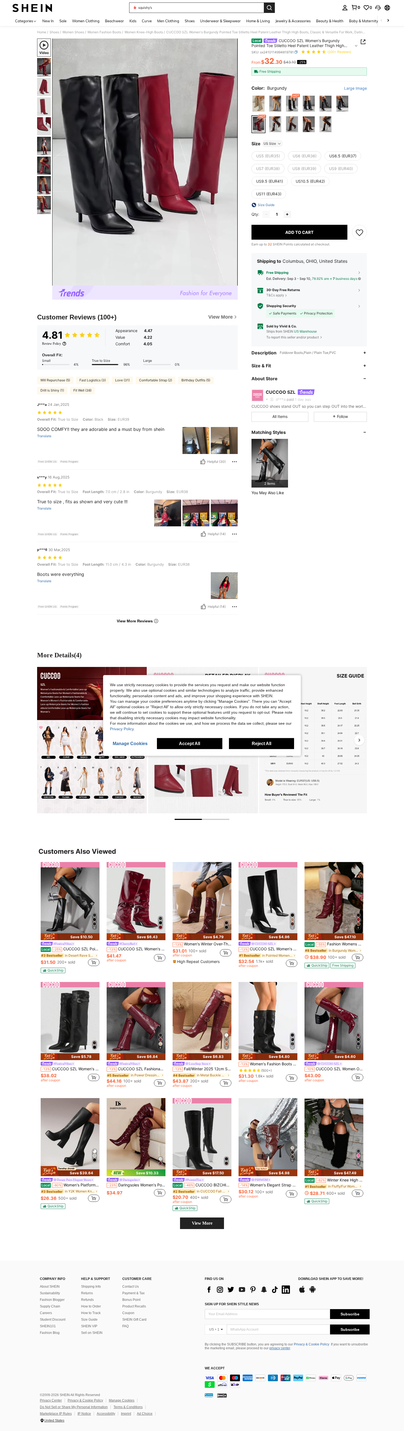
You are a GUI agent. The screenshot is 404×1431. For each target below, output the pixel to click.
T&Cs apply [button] (275, 295)
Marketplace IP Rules (56, 1414)
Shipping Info (91, 1286)
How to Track (91, 1313)
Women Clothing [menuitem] (85, 21)
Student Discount (52, 1319)
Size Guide (89, 1319)
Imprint (126, 1414)
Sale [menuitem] (63, 21)
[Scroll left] (381, 20)
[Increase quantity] (287, 214)
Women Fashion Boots (104, 32)
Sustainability (50, 1293)
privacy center (279, 1348)
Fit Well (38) (82, 390)
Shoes (54, 32)
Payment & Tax (133, 1293)
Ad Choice (145, 1414)
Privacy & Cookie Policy (311, 1344)
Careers (46, 1313)
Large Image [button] (355, 88)
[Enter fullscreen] (232, 281)
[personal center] (345, 7)
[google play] (312, 1292)
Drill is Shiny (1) (52, 390)
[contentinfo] (287, 1381)
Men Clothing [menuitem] (168, 21)
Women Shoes (73, 32)
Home (41, 32)
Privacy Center (51, 1400)
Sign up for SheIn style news (232, 1304)
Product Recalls (134, 1306)
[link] (355, 7)
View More (202, 1223)
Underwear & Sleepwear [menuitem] (220, 21)
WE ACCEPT (215, 1368)
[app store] (302, 1292)
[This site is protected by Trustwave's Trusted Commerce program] (209, 1395)
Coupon (128, 1313)
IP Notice (84, 1414)
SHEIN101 (48, 1326)
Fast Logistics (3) (92, 380)
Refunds (87, 1300)
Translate (44, 436)
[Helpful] (203, 461)
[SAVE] (359, 232)
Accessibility (106, 1414)
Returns (87, 1293)
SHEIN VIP (89, 1326)
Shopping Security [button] (281, 306)
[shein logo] (32, 7)
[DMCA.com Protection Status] (222, 1395)
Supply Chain (50, 1306)
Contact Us (130, 1286)
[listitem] (269, 463)
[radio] (258, 104)
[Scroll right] (388, 20)
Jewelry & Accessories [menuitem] (293, 21)
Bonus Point (131, 1300)
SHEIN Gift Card (134, 1319)
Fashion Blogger (52, 1300)
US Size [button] (270, 143)
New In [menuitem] (48, 21)
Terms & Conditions (128, 1407)
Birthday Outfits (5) (195, 380)
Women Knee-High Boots (143, 32)
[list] (249, 1289)
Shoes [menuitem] (190, 21)
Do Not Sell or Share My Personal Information (74, 1407)
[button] (378, 7)
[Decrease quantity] (266, 214)
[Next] (359, 740)
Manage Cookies (121, 1400)
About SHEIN (50, 1286)
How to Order (91, 1306)
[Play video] (145, 162)
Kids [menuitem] (132, 21)
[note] (70, 936)
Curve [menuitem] (147, 21)
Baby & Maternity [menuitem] (363, 21)
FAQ (125, 1326)
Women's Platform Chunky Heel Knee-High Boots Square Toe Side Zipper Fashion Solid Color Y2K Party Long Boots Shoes (70, 1185)
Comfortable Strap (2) (155, 380)
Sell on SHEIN (92, 1333)
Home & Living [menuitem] (258, 21)
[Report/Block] (234, 461)
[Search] (269, 7)
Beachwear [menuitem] (114, 21)
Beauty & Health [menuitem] (330, 21)
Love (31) (122, 380)
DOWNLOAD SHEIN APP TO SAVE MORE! (330, 1279)
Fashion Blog (50, 1333)
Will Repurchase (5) (55, 380)
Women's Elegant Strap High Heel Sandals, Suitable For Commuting (268, 1185)
